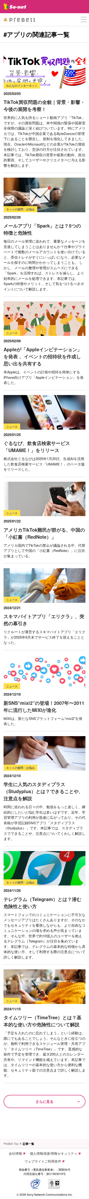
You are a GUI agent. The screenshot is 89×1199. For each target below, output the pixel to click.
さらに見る (44, 1101)
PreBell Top (11, 1144)
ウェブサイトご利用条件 (43, 1161)
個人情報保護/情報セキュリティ (53, 1153)
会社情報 (15, 1153)
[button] (83, 19)
